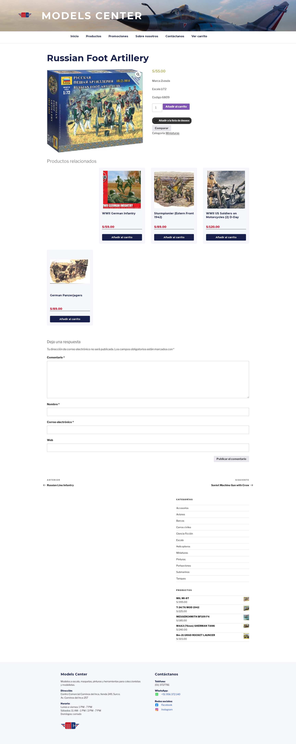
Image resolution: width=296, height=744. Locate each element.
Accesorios (182, 508)
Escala (180, 540)
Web (50, 440)
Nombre (53, 404)
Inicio (75, 36)
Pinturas (181, 559)
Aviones (180, 514)
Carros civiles (183, 527)
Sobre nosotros (146, 36)
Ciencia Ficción (184, 533)
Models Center (92, 16)
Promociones (118, 36)
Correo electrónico (60, 422)
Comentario (56, 357)
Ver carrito (199, 36)
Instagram (167, 709)
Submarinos (182, 571)
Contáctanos (174, 36)
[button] (138, 74)
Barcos (180, 520)
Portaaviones (183, 565)
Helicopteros (183, 546)
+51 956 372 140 (170, 694)
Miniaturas (172, 133)
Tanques (181, 578)
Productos (93, 36)
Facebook (166, 704)
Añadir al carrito (176, 106)
